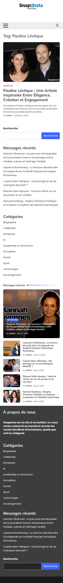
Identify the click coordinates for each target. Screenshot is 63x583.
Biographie (9, 222)
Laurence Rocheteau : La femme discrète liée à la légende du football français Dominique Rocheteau (30, 171)
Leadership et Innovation (18, 245)
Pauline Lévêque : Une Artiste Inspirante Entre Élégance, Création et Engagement (30, 95)
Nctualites (9, 251)
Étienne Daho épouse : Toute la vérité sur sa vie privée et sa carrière (39, 379)
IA (4, 239)
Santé (6, 257)
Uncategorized (12, 275)
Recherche (10, 128)
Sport (6, 263)
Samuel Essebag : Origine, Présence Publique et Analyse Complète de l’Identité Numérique (41, 394)
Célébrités (8, 86)
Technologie (10, 269)
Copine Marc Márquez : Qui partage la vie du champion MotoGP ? (38, 363)
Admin (9, 115)
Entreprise (9, 234)
